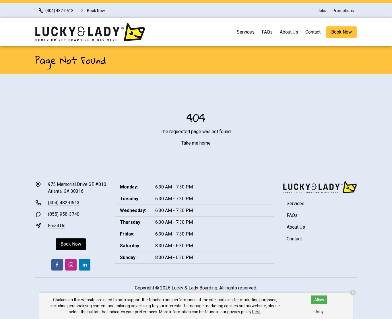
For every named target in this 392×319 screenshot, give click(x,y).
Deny (319, 311)
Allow (319, 299)
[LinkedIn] (84, 265)
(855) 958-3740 (63, 214)
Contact (313, 32)
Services (246, 32)
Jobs (321, 10)
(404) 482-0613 (63, 202)
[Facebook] (57, 265)
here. (256, 312)
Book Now (341, 32)
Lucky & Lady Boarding (194, 288)
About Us (289, 32)
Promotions (343, 10)
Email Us (56, 225)
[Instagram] (71, 265)
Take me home (196, 143)
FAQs (267, 32)
